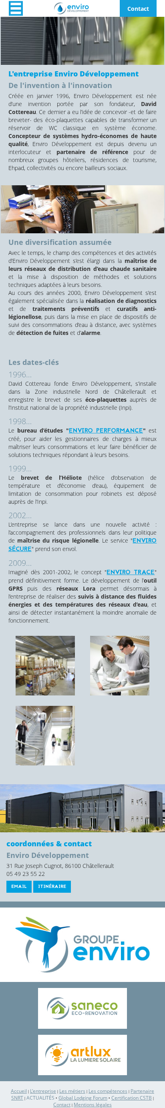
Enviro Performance (106, 431)
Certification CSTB (131, 1097)
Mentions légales (93, 1104)
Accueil (19, 1091)
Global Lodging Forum (82, 1097)
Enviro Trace (131, 572)
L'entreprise (43, 1091)
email (19, 886)
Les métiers (72, 1091)
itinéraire (52, 886)
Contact (138, 8)
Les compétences (108, 1091)
